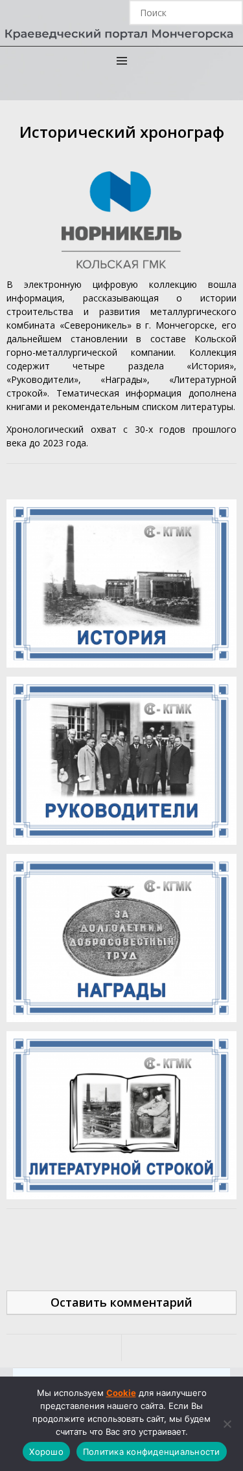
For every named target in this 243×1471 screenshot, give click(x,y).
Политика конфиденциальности (151, 1451)
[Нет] (226, 1423)
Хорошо (46, 1451)
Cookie (121, 1393)
